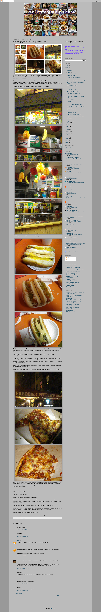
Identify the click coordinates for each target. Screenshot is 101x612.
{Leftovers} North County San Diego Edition (74, 164)
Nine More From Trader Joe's (72, 274)
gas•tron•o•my (69, 163)
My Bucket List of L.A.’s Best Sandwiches (73, 221)
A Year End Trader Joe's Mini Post (73, 267)
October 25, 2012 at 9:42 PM (22, 590)
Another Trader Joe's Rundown (72, 283)
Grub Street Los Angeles (71, 215)
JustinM (18, 559)
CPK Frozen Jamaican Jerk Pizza (74, 114)
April (68, 129)
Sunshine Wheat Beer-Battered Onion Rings (75, 292)
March (68, 131)
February (69, 133)
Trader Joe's (68, 286)
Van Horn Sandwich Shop (72, 89)
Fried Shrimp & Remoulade (72, 91)
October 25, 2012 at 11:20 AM (22, 529)
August (68, 122)
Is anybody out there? (70, 238)
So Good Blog (69, 196)
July (68, 124)
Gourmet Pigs (69, 186)
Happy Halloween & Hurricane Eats (74, 73)
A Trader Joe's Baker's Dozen (73, 79)
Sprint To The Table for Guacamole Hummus (74, 234)
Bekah (18, 540)
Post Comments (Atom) (23, 597)
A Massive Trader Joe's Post (71, 273)
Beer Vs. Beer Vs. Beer (71, 242)
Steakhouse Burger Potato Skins (72, 304)
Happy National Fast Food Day (72, 203)
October (69, 72)
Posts (68, 257)
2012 (67, 67)
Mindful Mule (69, 192)
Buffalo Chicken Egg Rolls (71, 311)
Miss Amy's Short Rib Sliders (71, 302)
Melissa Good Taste (70, 167)
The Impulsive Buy (70, 147)
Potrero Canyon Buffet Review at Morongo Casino (75, 211)
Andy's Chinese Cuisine (72, 85)
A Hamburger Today (70, 181)
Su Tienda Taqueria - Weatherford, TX (73, 168)
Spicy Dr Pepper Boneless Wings (72, 307)
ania (17, 548)
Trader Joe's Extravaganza (71, 280)
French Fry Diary (70, 202)
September (69, 121)
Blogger (52, 608)
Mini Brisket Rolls (69, 305)
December (69, 68)
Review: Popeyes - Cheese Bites (72, 154)
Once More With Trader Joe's (72, 276)
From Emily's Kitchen (70, 247)
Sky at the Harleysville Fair (71, 230)
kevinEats (68, 177)
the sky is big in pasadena (71, 237)
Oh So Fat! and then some (71, 210)
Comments (69, 260)
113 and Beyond (69, 229)
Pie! (67, 248)
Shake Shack (69, 108)
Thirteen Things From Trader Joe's (73, 271)
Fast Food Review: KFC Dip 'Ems (73, 93)
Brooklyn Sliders (69, 310)
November (69, 70)
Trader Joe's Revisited (70, 279)
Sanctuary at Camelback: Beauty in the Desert (74, 225)
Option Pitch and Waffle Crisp (72, 251)
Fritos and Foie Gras (70, 224)
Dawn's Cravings (70, 99)
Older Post (59, 595)
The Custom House (71, 103)
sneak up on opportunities (71, 193)
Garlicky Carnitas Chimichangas (72, 296)
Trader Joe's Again (69, 277)
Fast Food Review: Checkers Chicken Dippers (76, 95)
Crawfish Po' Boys (69, 298)
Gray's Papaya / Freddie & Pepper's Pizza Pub (76, 80)
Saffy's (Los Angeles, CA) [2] (71, 178)
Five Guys (69, 101)
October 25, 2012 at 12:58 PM (23, 575)
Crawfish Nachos (69, 308)
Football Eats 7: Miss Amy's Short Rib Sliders (76, 106)
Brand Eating (69, 153)
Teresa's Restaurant (71, 75)
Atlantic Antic (69, 118)
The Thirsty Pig (69, 206)
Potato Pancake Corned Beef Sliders (73, 301)
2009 (67, 140)
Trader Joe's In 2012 (70, 285)
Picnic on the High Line (71, 112)
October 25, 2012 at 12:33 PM (23, 555)
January (69, 134)
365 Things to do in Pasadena (72, 157)
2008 (67, 142)
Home (38, 595)
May (68, 128)
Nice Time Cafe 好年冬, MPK (71, 207)
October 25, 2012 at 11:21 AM (22, 536)
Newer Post (16, 595)
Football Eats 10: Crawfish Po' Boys (74, 77)
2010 (67, 138)
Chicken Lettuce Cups (70, 293)
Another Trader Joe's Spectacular (72, 282)
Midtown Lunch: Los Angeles (72, 220)
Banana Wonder (69, 233)
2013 (67, 65)
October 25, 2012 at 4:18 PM (22, 583)
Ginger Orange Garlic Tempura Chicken (75, 104)
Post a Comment (18, 593)
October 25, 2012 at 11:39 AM (22, 544)
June (68, 126)
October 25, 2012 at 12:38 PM (23, 568)
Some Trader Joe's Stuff (71, 266)
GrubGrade (68, 171)
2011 (67, 137)
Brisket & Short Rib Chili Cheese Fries (73, 299)
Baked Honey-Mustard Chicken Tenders (74, 295)
